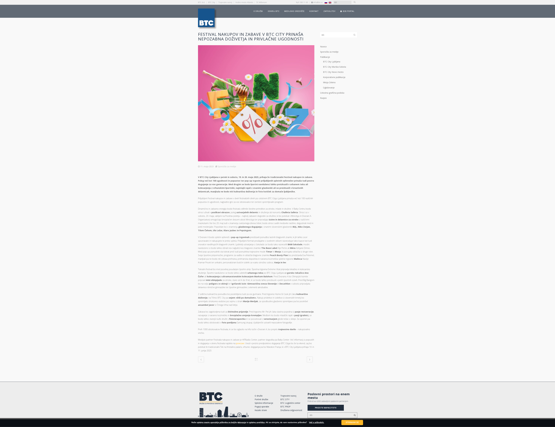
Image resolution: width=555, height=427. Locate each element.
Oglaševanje (329, 87)
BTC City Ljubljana (331, 61)
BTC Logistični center (290, 403)
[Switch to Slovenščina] (326, 2)
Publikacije (325, 57)
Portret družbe (261, 399)
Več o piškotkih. (316, 422)
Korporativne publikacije (334, 77)
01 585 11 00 (302, 2)
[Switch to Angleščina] (330, 2)
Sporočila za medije (227, 166)
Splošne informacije (264, 403)
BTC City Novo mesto (333, 72)
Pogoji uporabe (262, 406)
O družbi (258, 395)
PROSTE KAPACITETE (325, 407)
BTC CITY (284, 399)
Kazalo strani (261, 410)
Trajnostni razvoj (225, 2)
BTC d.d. (201, 2)
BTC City (211, 2)
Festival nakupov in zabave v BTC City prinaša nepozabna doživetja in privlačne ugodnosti (251, 36)
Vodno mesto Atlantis (244, 2)
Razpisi (323, 98)
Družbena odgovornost (291, 410)
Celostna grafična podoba (332, 92)
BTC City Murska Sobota (334, 66)
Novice (323, 46)
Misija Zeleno (329, 82)
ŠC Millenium (261, 2)
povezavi (240, 343)
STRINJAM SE (352, 422)
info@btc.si (317, 2)
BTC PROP (285, 406)
